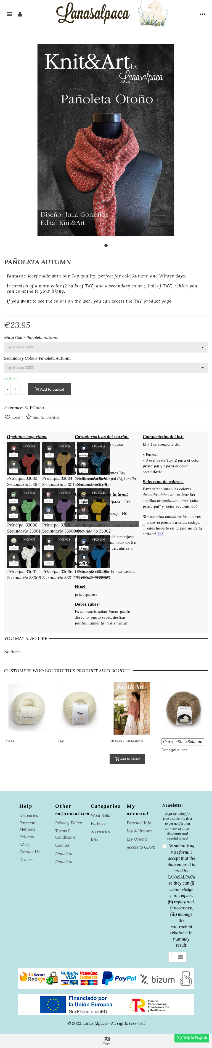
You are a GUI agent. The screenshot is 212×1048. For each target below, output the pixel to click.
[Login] (20, 14)
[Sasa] (28, 708)
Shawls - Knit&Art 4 (126, 741)
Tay (61, 741)
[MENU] (202, 14)
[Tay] (80, 708)
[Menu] (9, 14)
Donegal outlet (174, 750)
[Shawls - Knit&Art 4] (131, 708)
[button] (106, 245)
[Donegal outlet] (183, 708)
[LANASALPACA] (111, 13)
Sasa (10, 741)
